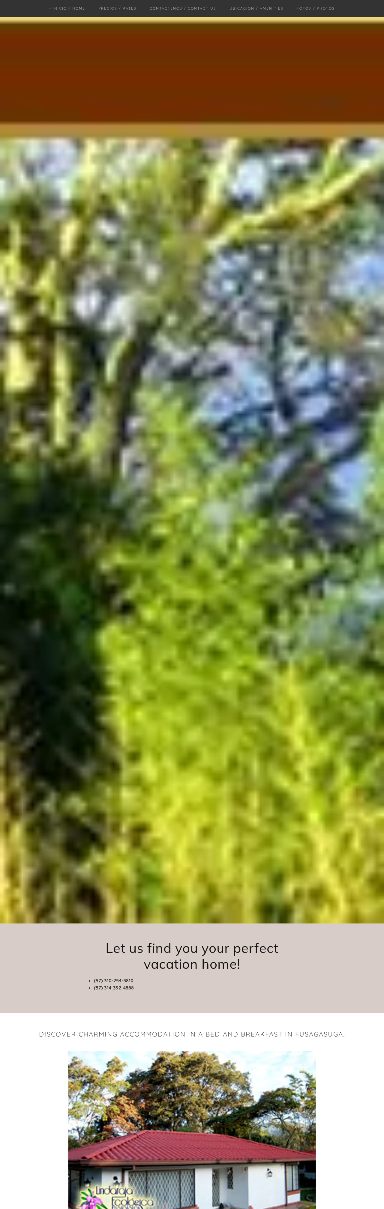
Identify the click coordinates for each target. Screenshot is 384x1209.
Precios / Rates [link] (117, 8)
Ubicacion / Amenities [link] (257, 8)
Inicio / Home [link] (69, 8)
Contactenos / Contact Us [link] (183, 8)
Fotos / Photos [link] (316, 8)
